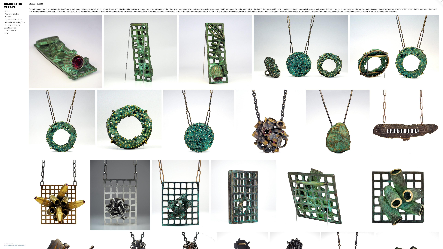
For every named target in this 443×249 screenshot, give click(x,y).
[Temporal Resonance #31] (270, 124)
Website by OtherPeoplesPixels (14, 245)
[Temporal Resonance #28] (180, 195)
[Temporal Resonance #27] (243, 195)
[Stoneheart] (337, 124)
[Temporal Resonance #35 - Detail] (65, 51)
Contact (6, 33)
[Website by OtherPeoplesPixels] (438, 4)
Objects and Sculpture (13, 19)
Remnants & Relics (12, 14)
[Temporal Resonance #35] (215, 51)
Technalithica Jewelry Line (15, 22)
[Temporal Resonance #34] (62, 124)
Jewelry (8, 17)
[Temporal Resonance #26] (397, 195)
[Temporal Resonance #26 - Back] (316, 195)
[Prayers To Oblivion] (405, 124)
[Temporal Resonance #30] (59, 195)
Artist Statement (10, 28)
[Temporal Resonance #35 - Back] (140, 51)
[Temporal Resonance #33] (129, 124)
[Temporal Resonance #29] (120, 195)
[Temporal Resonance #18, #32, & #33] (301, 51)
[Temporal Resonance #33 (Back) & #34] (394, 51)
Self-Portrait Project (12, 25)
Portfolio (7, 11)
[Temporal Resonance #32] (198, 124)
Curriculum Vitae (10, 31)
